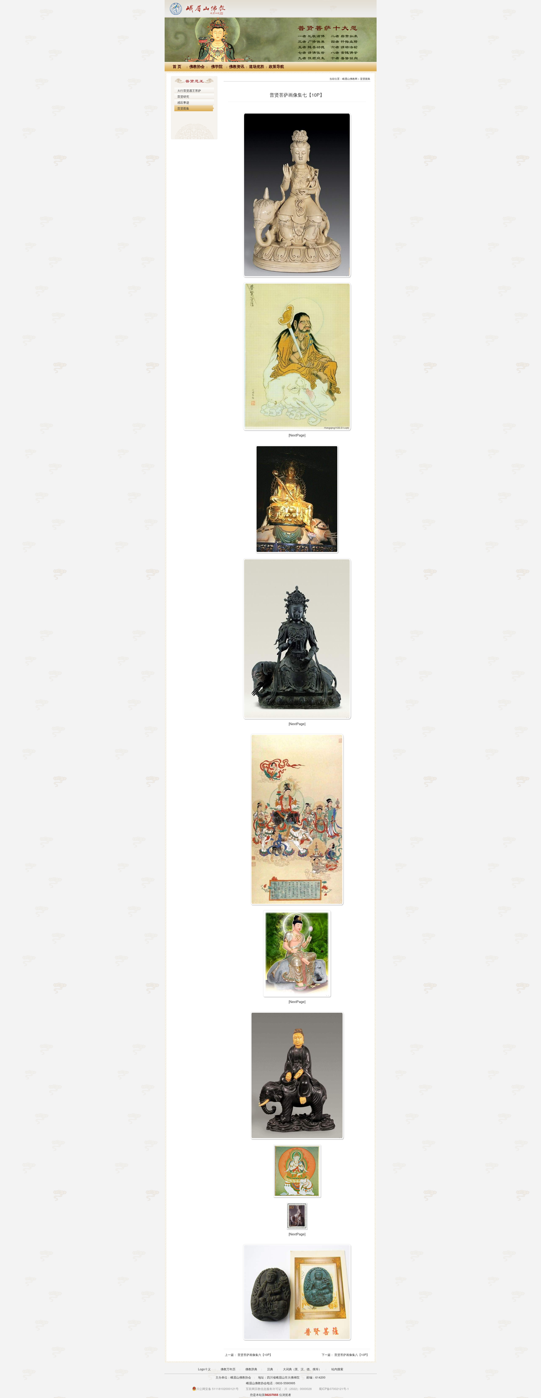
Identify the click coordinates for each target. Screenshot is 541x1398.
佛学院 (217, 66)
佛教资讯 (236, 66)
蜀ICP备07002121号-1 (334, 1389)
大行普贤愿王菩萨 (189, 90)
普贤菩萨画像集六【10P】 (255, 1355)
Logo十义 (204, 1369)
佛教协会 (197, 66)
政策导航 (276, 66)
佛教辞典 (251, 1369)
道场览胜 (256, 66)
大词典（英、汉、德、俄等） (302, 1369)
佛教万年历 (228, 1369)
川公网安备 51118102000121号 (217, 1389)
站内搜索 (337, 1369)
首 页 (177, 66)
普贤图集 (183, 108)
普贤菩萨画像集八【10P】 (351, 1355)
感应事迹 (183, 102)
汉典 (270, 1369)
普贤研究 (183, 96)
